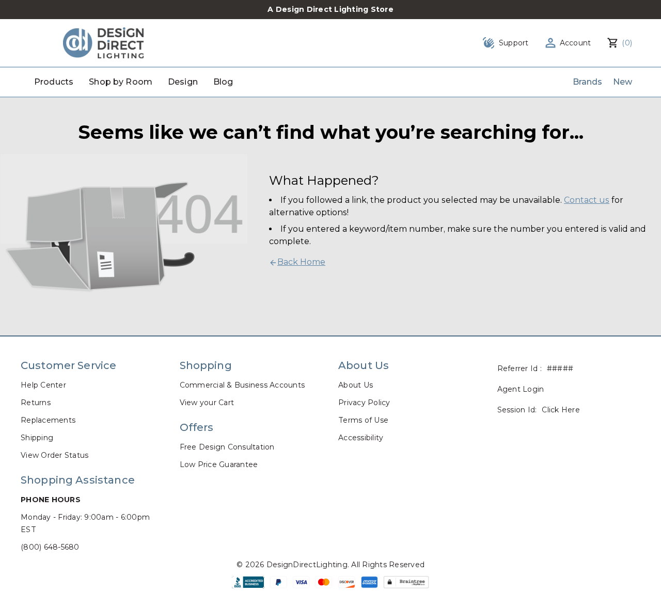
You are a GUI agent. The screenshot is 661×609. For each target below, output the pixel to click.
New (622, 82)
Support (514, 42)
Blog (223, 82)
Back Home (301, 262)
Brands (588, 82)
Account (575, 42)
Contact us (586, 200)
